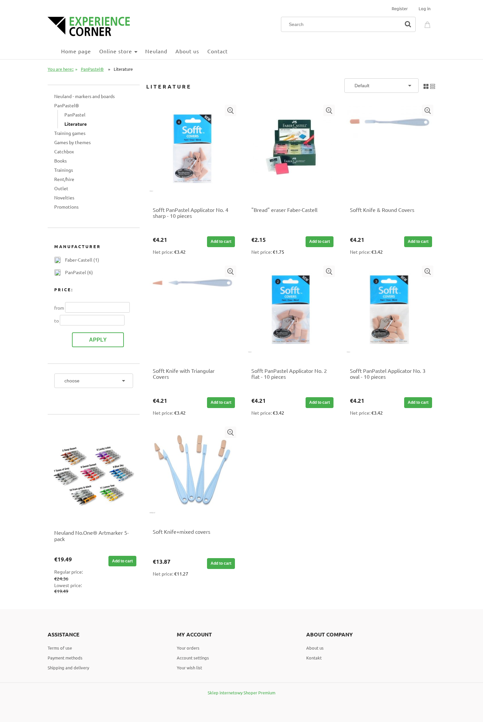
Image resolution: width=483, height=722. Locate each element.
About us (315, 648)
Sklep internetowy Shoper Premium (241, 692)
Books (60, 161)
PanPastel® (66, 105)
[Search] (407, 24)
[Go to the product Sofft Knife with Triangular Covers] (192, 313)
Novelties (64, 197)
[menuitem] (54, 51)
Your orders (188, 648)
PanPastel (74, 114)
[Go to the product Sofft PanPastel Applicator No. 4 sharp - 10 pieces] (192, 152)
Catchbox (64, 151)
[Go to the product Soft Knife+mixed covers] (192, 474)
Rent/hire (64, 179)
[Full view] (432, 85)
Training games (69, 133)
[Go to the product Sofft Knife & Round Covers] (389, 152)
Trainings (63, 170)
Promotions (66, 207)
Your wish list (189, 667)
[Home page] (89, 25)
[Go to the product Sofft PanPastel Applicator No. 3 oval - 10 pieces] (389, 313)
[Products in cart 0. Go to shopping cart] (428, 24)
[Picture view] (426, 85)
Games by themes (72, 142)
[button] (230, 110)
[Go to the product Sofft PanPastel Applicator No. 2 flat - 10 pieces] (291, 313)
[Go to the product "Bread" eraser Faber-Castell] (291, 152)
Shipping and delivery (68, 667)
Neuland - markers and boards (84, 96)
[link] (76, 260)
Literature (75, 124)
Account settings (193, 657)
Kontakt (314, 657)
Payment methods (65, 657)
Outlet (61, 188)
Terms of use (60, 648)
